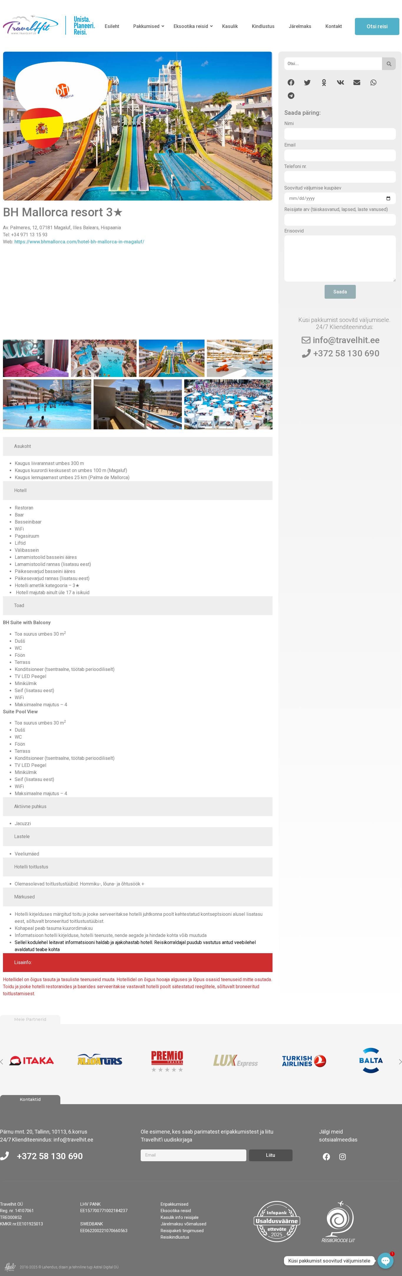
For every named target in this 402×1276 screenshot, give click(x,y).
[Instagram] (342, 1156)
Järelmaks (300, 26)
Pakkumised (146, 26)
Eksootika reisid (191, 26)
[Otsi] (389, 63)
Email (289, 145)
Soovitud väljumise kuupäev (312, 188)
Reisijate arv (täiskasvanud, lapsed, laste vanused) (336, 209)
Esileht (112, 26)
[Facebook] (326, 1156)
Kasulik (230, 26)
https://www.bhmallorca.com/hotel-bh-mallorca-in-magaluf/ (79, 242)
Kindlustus (263, 26)
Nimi (289, 123)
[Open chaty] (385, 1261)
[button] (291, 82)
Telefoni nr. (295, 166)
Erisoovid (294, 231)
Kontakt (333, 26)
